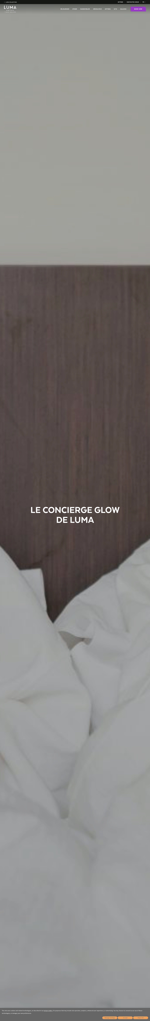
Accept (125, 1018)
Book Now (138, 9)
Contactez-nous (133, 2)
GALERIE (123, 9)
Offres (120, 2)
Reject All (140, 1018)
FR (143, 2)
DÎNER (74, 9)
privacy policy (48, 1011)
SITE (115, 9)
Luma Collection (10, 2)
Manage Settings (110, 1018)
